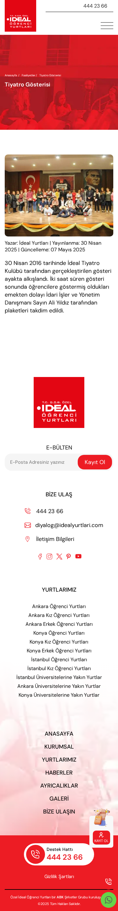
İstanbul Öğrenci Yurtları (59, 659)
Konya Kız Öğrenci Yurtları (59, 641)
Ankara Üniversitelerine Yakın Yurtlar (59, 686)
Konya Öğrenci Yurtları (59, 633)
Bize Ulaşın (59, 811)
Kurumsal (59, 747)
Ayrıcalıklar (59, 785)
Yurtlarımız (59, 759)
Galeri (59, 798)
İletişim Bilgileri (49, 539)
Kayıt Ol (95, 462)
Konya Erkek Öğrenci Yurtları (59, 650)
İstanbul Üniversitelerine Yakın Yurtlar (59, 677)
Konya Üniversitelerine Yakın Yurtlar (59, 695)
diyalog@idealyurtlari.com (64, 525)
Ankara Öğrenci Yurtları (59, 606)
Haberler (59, 772)
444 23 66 (95, 6)
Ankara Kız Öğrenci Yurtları (59, 615)
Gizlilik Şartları (59, 876)
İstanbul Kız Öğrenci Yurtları (59, 668)
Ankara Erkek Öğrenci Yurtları (59, 624)
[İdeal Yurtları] (20, 16)
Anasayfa (11, 75)
